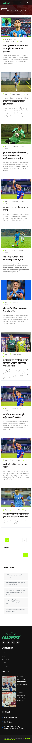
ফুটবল (21, 41)
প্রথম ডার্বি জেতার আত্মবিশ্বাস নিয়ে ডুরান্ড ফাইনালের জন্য (21, 697)
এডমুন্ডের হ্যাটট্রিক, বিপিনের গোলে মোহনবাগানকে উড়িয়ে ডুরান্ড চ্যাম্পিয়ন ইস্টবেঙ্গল (14, 602)
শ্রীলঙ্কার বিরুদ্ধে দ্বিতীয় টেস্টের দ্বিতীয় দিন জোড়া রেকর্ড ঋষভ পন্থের (15, 583)
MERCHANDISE (5, 659)
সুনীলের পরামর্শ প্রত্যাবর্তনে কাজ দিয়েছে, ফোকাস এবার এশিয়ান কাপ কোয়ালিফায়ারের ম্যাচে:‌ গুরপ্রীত (15, 155)
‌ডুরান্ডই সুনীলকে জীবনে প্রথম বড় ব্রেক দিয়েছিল (15, 465)
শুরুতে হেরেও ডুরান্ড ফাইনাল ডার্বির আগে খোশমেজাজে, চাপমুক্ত (22, 681)
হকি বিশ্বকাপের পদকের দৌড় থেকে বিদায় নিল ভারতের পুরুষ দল (15, 576)
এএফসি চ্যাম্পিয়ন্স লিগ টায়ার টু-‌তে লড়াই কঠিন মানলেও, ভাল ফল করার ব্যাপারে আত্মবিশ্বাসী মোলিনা (15, 362)
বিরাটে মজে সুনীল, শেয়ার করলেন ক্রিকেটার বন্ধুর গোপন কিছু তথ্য (13, 258)
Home (3, 653)
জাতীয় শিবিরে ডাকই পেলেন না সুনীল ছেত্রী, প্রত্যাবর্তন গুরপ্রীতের (14, 416)
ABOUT (3, 656)
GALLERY (4, 662)
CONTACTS (5, 666)
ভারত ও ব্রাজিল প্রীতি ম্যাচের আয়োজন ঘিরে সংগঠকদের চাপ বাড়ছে (15, 610)
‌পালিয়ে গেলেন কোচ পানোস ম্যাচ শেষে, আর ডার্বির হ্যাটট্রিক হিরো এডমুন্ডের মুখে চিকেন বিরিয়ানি (15, 592)
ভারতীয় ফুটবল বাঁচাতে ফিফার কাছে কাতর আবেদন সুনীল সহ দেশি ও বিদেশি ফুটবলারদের (15, 48)
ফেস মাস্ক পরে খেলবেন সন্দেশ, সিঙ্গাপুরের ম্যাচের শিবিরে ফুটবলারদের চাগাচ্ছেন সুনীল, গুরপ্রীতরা (15, 100)
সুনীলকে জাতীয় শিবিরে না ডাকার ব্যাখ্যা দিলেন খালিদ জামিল (15, 309)
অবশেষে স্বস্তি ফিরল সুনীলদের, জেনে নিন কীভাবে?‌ (16, 208)
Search (6, 547)
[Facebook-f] (4, 642)
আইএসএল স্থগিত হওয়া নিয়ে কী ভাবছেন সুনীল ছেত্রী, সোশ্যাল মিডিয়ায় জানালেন (16, 515)
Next (24, 540)
